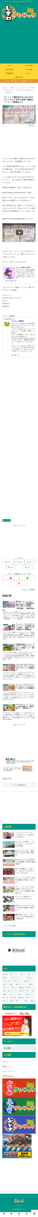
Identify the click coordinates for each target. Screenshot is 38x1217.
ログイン (6, 1062)
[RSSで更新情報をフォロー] (18, 355)
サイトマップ (19, 1206)
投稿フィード (7, 1066)
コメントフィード (9, 1071)
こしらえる (7, 520)
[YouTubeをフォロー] (12, 355)
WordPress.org (8, 1076)
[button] (33, 926)
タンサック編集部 (17, 321)
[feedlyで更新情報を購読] (15, 355)
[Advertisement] (19, 43)
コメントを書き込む (19, 785)
